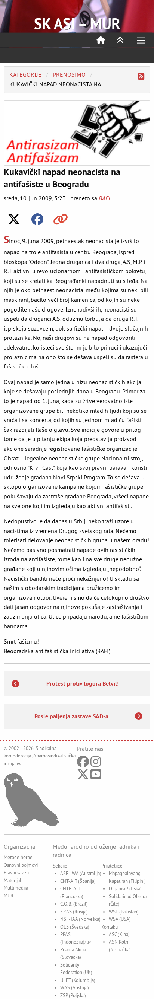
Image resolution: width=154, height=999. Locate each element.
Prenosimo (69, 74)
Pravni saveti (16, 872)
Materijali (13, 880)
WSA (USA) (120, 919)
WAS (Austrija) (74, 987)
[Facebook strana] (83, 763)
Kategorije (25, 74)
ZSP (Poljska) (73, 995)
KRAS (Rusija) (74, 912)
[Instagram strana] (95, 763)
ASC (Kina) (119, 934)
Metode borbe (18, 857)
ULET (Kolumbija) (77, 980)
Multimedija (16, 888)
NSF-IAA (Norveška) (80, 919)
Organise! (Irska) (125, 888)
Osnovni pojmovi (21, 865)
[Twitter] (83, 776)
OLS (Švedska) (74, 927)
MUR (8, 896)
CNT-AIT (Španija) (78, 881)
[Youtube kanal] (95, 776)
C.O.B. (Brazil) (74, 904)
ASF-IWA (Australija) (80, 873)
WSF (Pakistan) (124, 912)
